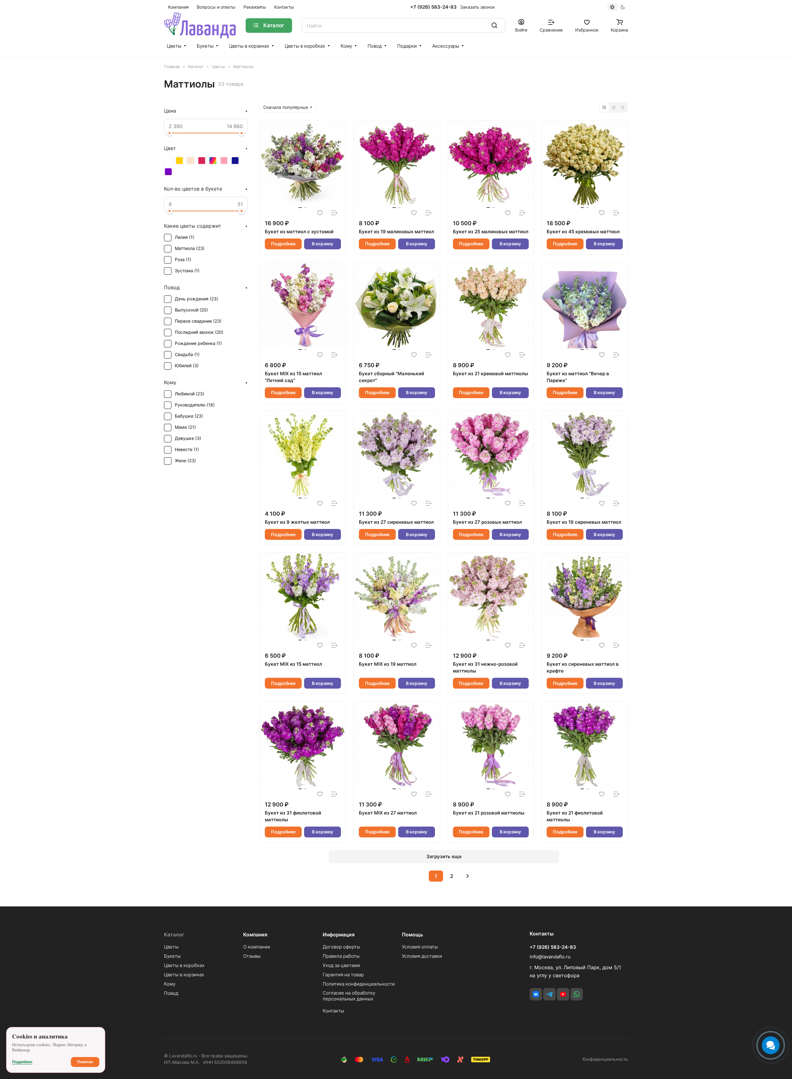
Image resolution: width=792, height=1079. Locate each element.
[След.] (467, 876)
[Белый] (168, 160)
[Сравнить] (334, 212)
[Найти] (494, 25)
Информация (339, 934)
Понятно (85, 1062)
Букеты (205, 46)
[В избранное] (319, 212)
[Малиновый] (201, 160)
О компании (256, 947)
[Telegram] (549, 994)
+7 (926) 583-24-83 (433, 7)
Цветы (174, 46)
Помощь (412, 934)
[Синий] (235, 160)
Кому (346, 46)
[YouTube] (563, 994)
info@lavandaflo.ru (550, 957)
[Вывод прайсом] (622, 107)
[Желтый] (179, 160)
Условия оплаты (420, 947)
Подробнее (283, 243)
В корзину (322, 243)
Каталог (174, 934)
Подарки (407, 46)
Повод (375, 46)
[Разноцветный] (213, 160)
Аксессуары (445, 46)
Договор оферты (341, 947)
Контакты (333, 1011)
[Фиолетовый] (168, 171)
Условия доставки (422, 956)
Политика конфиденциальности (359, 984)
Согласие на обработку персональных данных (349, 996)
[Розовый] (224, 160)
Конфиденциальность (605, 1059)
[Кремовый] (190, 160)
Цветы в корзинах (249, 46)
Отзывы (251, 956)
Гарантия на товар (343, 975)
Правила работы (341, 956)
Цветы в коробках (305, 46)
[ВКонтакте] (536, 994)
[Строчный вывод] (613, 107)
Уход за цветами (341, 965)
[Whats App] (576, 994)
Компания (255, 934)
